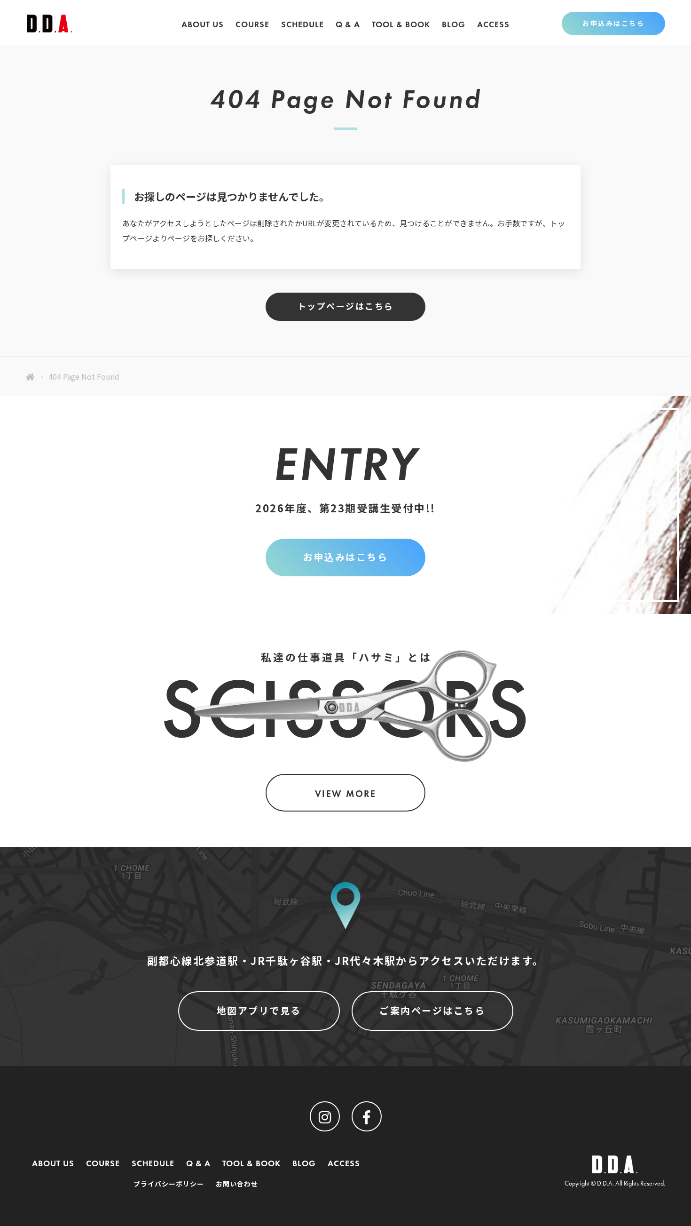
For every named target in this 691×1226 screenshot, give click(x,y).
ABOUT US (202, 24)
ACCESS (493, 24)
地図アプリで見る (259, 1011)
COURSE (252, 24)
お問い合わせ (237, 1184)
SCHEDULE (302, 24)
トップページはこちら (346, 306)
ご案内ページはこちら (432, 1011)
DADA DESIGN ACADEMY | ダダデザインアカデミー (49, 23)
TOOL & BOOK (401, 24)
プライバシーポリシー (168, 1184)
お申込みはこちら (613, 23)
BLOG (453, 24)
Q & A (348, 24)
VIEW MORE (346, 794)
